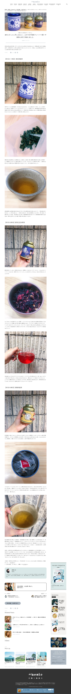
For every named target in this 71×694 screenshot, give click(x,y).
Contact (26, 684)
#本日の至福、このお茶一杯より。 (13, 603)
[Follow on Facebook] (32, 678)
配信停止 (64, 659)
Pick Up (7, 648)
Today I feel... (25, 689)
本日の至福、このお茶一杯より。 (22, 9)
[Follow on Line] (39, 678)
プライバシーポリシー (61, 662)
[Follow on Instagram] (29, 678)
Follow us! (58, 644)
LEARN (23, 40)
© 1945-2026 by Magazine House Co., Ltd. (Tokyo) (35, 686)
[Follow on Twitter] (34, 678)
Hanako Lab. (13, 9)
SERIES (9, 9)
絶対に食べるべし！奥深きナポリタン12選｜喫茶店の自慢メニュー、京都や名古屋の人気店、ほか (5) (38, 689)
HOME (6, 9)
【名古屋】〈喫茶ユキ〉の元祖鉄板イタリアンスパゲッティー (51, 691)
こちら (12, 562)
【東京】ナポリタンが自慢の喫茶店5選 (36, 691)
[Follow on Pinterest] (37, 678)
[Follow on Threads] (41, 678)
